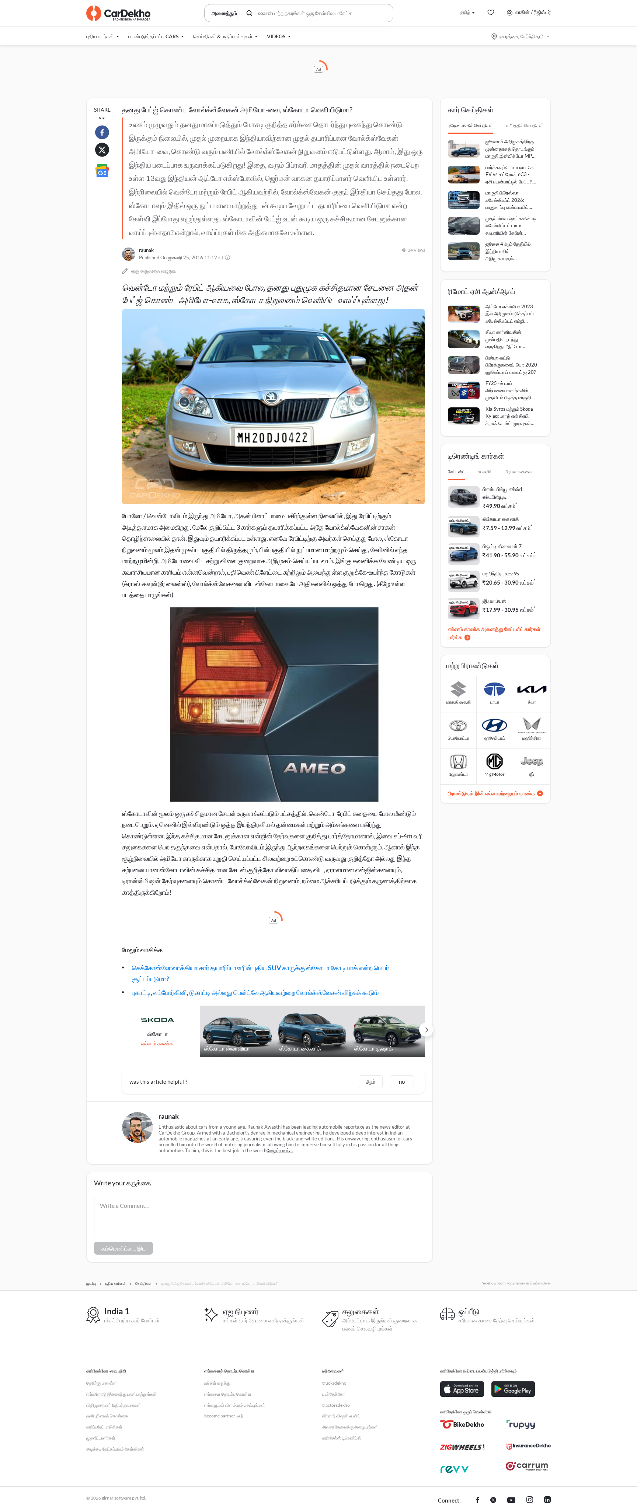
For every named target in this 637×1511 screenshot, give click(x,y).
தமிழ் (465, 12)
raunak (146, 250)
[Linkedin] (547, 1501)
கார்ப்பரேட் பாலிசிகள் (104, 1427)
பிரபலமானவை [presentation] (519, 471)
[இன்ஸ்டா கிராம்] (529, 1501)
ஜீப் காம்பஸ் (494, 600)
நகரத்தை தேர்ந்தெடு (521, 36)
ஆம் (370, 1081)
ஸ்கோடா (157, 1033)
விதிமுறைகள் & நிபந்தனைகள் (113, 1405)
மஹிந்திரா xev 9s (501, 573)
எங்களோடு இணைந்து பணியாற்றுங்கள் (121, 1394)
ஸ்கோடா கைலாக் (300, 1048)
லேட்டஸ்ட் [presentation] (456, 471)
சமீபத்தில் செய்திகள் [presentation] (524, 125)
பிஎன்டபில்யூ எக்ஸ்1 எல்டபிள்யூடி (503, 493)
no (402, 1081)
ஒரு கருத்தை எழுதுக (154, 270)
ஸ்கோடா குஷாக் (373, 1048)
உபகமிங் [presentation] (485, 471)
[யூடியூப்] (511, 1501)
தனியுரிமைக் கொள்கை (107, 1416)
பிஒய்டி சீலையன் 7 (502, 546)
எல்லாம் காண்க (157, 1043)
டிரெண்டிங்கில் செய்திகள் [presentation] (470, 125)
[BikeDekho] (462, 1424)
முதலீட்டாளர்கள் (100, 1438)
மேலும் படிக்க (280, 1150)
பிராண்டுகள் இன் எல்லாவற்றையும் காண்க (491, 793)
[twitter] (493, 1501)
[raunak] (128, 254)
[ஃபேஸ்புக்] (477, 1501)
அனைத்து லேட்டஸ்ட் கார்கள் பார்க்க (494, 633)
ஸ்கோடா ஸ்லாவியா (227, 1048)
